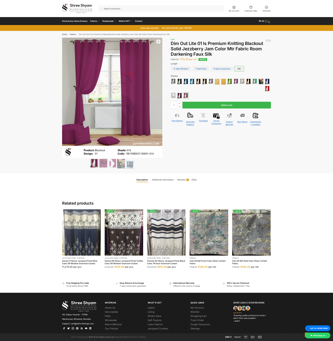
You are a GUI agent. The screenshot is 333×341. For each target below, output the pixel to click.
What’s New (154, 316)
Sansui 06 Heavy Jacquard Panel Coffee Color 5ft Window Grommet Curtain (124, 262)
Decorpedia (111, 311)
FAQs (108, 316)
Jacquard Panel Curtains (73, 258)
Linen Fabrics (155, 324)
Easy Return (242, 122)
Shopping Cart (199, 316)
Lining (151, 311)
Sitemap (195, 328)
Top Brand (203, 121)
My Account (234, 11)
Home (64, 34)
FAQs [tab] (194, 179)
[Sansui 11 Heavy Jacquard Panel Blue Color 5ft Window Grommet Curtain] (81, 232)
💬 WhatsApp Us (317, 335)
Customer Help (250, 11)
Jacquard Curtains (158, 328)
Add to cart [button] (81, 273)
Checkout (266, 11)
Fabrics (73, 34)
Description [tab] (142, 179)
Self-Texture (155, 320)
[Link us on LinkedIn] (90, 329)
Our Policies (111, 328)
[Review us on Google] (82, 329)
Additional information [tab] (163, 179)
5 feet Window (181, 68)
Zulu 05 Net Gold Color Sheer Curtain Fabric (249, 262)
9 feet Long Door (222, 68)
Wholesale (111, 320)
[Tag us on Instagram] (73, 329)
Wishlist (195, 311)
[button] (265, 21)
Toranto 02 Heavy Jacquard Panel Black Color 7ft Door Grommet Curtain (166, 262)
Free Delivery (177, 121)
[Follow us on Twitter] (68, 329)
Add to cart (226, 105)
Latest (151, 307)
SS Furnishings (79, 337)
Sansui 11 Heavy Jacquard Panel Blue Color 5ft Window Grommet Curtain (79, 262)
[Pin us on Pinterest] (77, 329)
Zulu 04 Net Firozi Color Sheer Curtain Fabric (208, 262)
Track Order (197, 320)
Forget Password (200, 324)
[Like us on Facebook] (64, 329)
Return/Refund (113, 324)
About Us (110, 307)
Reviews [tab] (182, 179)
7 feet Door (201, 68)
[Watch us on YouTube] (86, 329)
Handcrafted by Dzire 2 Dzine (131, 337)
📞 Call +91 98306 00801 (317, 328)
